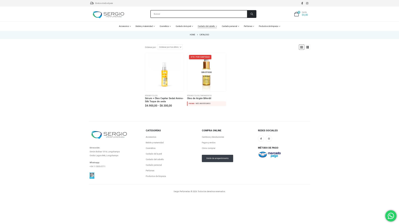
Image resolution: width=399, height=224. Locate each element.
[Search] (251, 14)
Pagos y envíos (208, 142)
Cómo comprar (208, 148)
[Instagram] (307, 3)
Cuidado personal (229, 26)
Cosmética (164, 26)
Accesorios (124, 26)
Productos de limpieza (268, 26)
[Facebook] (302, 3)
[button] (301, 47)
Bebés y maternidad (144, 26)
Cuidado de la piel (183, 26)
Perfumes (248, 26)
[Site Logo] (108, 15)
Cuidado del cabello (206, 26)
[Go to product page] (164, 72)
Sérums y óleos (151, 95)
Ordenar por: (150, 47)
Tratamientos (206, 95)
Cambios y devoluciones (213, 137)
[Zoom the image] (92, 174)
